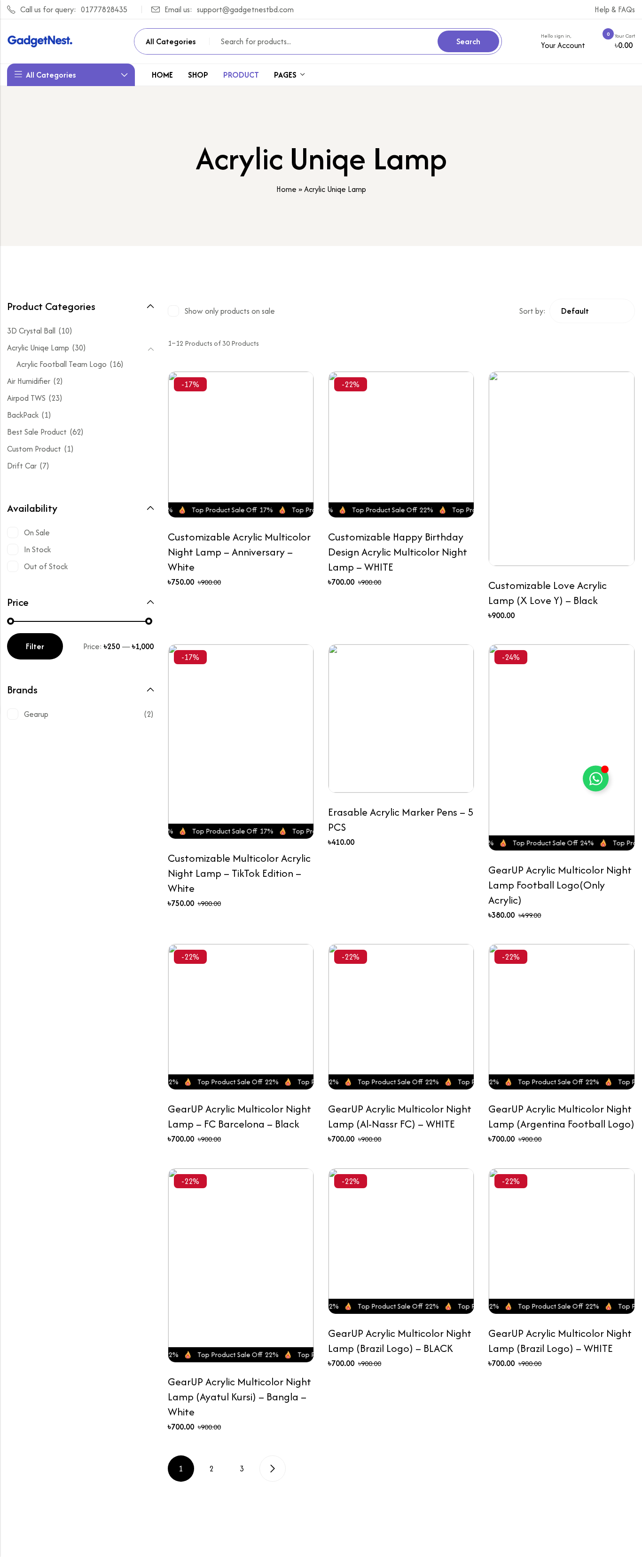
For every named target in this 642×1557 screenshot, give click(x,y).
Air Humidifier (28, 381)
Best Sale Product (37, 431)
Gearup (36, 714)
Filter (35, 646)
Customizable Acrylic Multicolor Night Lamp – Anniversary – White (239, 551)
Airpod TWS (26, 398)
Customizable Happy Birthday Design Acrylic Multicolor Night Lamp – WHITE (397, 551)
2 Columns (380, 311)
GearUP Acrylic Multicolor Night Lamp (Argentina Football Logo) (561, 1116)
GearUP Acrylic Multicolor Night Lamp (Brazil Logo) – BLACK (399, 1341)
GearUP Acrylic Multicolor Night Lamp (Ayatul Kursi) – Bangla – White (239, 1396)
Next (272, 1468)
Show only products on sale (230, 311)
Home (286, 189)
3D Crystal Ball (31, 330)
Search (468, 41)
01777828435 (104, 9)
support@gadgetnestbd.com (245, 9)
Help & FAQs (615, 9)
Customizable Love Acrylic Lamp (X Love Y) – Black (547, 593)
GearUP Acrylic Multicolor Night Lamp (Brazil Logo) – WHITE (560, 1341)
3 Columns (397, 311)
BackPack (23, 415)
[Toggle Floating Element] (596, 779)
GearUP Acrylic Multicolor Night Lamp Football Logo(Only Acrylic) (560, 884)
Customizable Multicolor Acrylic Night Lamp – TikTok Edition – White (239, 873)
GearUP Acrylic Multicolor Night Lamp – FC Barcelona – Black (239, 1116)
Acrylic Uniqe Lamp (38, 347)
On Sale (37, 532)
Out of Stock (46, 566)
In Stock (37, 549)
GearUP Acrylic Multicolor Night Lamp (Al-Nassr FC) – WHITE (399, 1116)
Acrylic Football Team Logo (61, 364)
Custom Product (34, 448)
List (414, 311)
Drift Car (22, 465)
